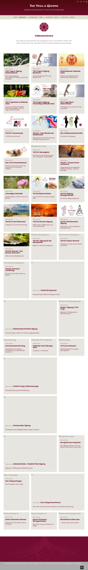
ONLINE (71, 17)
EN (81, 1)
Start (16, 17)
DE (77, 1)
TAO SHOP (64, 17)
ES (84, 1)
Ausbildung (33, 17)
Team (41, 17)
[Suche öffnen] (87, 2)
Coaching (49, 17)
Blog (56, 17)
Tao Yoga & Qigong (44, 7)
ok (82, 567)
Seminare (22, 17)
